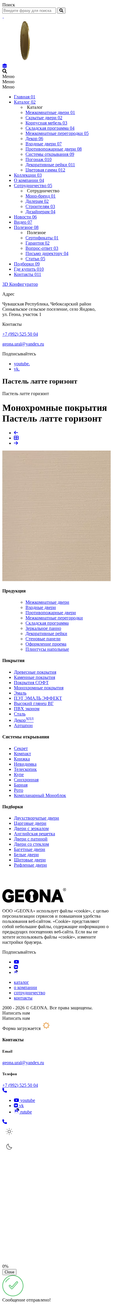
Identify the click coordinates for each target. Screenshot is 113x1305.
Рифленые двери (30, 865)
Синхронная (26, 779)
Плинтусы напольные (47, 649)
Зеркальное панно (43, 628)
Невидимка (25, 764)
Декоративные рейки (46, 633)
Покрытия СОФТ (31, 682)
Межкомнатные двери (47, 602)
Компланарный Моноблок (40, 795)
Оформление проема (45, 643)
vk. (17, 368)
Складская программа (47, 623)
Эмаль (20, 693)
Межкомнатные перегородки (54, 617)
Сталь (19, 713)
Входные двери (40, 607)
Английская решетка (34, 833)
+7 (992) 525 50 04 (20, 334)
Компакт (22, 753)
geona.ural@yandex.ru (23, 343)
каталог (21, 982)
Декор (24, 720)
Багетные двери (29, 849)
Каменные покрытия (34, 677)
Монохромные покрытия (38, 687)
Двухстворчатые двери (36, 818)
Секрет (21, 748)
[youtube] (16, 961)
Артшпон (23, 725)
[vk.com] (16, 967)
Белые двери (26, 854)
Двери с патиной (31, 838)
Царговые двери (30, 823)
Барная (21, 784)
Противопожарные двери (50, 612)
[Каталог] (4, 66)
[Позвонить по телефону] (4, 1090)
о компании (25, 987)
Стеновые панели (43, 638)
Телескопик (25, 769)
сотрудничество (29, 992)
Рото (18, 790)
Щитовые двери (30, 859)
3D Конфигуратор (20, 284)
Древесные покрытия (35, 672)
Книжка (22, 758)
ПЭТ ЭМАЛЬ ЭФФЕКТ (38, 698)
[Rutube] (16, 972)
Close (9, 1272)
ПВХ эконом (26, 708)
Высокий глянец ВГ (34, 703)
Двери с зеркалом (31, 828)
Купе (19, 774)
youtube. (22, 363)
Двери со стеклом (31, 844)
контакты (23, 997)
